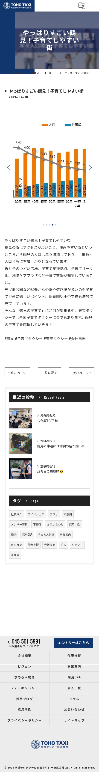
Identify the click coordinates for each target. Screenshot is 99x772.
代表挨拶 (33, 544)
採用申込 (74, 524)
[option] (49, 165)
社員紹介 (16, 514)
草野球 (37, 524)
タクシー (77, 544)
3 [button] (49, 225)
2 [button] (46, 225)
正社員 (15, 555)
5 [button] (55, 225)
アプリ (54, 514)
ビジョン (16, 544)
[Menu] (92, 5)
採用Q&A (27, 534)
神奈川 (68, 514)
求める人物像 (46, 534)
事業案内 (65, 534)
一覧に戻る (49, 372)
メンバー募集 (19, 524)
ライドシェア (36, 514)
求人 (63, 544)
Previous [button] (9, 167)
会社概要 (49, 544)
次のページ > (82, 372)
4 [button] (52, 225)
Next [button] (89, 167)
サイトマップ (74, 720)
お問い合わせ (55, 524)
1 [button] (43, 225)
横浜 (14, 534)
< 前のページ (17, 372)
